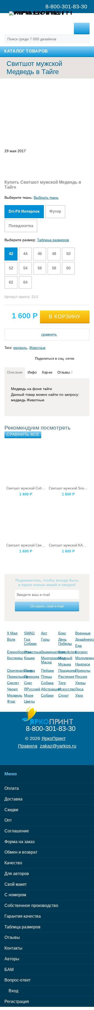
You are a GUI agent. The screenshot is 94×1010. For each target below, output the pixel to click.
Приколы (82, 670)
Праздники (65, 670)
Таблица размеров (53, 240)
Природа (31, 676)
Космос (81, 652)
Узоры (80, 683)
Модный (65, 658)
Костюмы (14, 658)
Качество (13, 863)
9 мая (12, 633)
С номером (15, 895)
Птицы (46, 676)
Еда (78, 646)
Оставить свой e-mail (47, 606)
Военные (82, 633)
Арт (44, 633)
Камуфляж (65, 652)
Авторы (11, 959)
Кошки (29, 658)
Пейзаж (47, 670)
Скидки (11, 810)
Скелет (13, 683)
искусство (65, 689)
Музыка (64, 664)
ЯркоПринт (54, 738)
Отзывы (12, 937)
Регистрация (16, 1001)
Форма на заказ (19, 841)
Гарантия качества (22, 916)
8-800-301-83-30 (50, 728)
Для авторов (16, 873)
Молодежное (82, 658)
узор (79, 695)
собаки (47, 695)
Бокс (62, 633)
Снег (28, 683)
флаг (11, 701)
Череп (12, 689)
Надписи (82, 664)
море (28, 695)
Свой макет (15, 884)
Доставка (13, 799)
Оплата (11, 788)
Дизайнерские (82, 639)
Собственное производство (31, 905)
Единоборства (14, 652)
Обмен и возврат (20, 852)
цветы (29, 701)
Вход (13, 991)
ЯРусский (31, 689)
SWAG (29, 633)
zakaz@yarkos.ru (58, 746)
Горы (45, 639)
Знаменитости (48, 652)
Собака (47, 683)
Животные (37, 348)
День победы (65, 641)
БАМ (9, 969)
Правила (27, 746)
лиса (79, 689)
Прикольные (14, 676)
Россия (81, 676)
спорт (63, 695)
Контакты (13, 948)
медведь (20, 348)
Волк (11, 639)
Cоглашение (16, 831)
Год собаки (30, 641)
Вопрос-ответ (17, 980)
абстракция (48, 689)
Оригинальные (14, 670)
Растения (65, 676)
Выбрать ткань (46, 197)
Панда (29, 670)
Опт (8, 820)
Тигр (62, 683)
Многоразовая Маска (48, 660)
